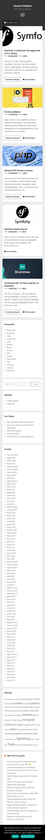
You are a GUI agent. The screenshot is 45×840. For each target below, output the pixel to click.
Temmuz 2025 (12, 455)
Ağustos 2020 (12, 562)
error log (13, 707)
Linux (9, 342)
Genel (9, 336)
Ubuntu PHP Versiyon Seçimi (22, 156)
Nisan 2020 (11, 573)
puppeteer (19, 733)
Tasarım (10, 368)
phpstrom (30, 729)
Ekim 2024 (11, 464)
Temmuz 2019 (12, 591)
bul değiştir (28, 699)
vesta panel (24, 745)
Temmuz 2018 (12, 625)
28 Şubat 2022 (13, 56)
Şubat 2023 (11, 493)
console (26, 704)
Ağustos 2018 (12, 623)
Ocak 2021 (11, 547)
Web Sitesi (11, 371)
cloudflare (17, 703)
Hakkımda (11, 404)
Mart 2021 (11, 542)
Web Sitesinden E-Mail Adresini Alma (20, 422)
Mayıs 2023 (11, 484)
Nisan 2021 (11, 539)
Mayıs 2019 (11, 597)
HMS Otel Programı (14, 431)
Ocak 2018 (11, 643)
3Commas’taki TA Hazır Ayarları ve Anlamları (22, 269)
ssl (15, 739)
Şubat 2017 (11, 669)
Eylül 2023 (11, 478)
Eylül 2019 (11, 585)
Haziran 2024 (12, 472)
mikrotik (27, 715)
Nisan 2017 (11, 663)
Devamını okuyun (13, 80)
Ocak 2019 (11, 608)
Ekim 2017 (11, 651)
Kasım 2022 (11, 498)
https (32, 711)
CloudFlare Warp (13, 434)
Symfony (10, 365)
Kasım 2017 (11, 648)
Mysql (9, 348)
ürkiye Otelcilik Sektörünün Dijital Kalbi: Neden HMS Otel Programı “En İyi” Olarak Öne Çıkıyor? (22, 770)
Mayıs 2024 (11, 475)
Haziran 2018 (12, 628)
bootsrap (20, 699)
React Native (11, 359)
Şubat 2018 (11, 640)
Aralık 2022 (11, 495)
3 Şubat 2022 (12, 232)
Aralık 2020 (11, 550)
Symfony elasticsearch (22, 215)
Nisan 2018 (11, 634)
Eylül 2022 (11, 504)
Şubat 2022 (11, 519)
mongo (19, 720)
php (13, 729)
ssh (12, 739)
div (39, 704)
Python (9, 356)
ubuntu (17, 745)
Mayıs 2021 (11, 536)
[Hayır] (42, 832)
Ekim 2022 (11, 501)
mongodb (28, 719)
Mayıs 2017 (11, 660)
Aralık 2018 (11, 611)
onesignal (27, 725)
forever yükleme (22, 98)
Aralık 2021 (11, 524)
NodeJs (10, 350)
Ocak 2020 (11, 579)
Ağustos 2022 (12, 507)
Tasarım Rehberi (22, 5)
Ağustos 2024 (12, 467)
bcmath (7, 699)
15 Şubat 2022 (13, 173)
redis (34, 733)
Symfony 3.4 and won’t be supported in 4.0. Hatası (22, 36)
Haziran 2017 (12, 657)
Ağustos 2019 (12, 588)
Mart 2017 (11, 666)
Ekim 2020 (11, 556)
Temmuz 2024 (12, 469)
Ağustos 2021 (12, 530)
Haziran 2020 (12, 568)
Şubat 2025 (11, 458)
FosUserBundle (27, 707)
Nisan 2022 (11, 516)
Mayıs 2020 (11, 571)
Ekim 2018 (11, 617)
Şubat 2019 (11, 605)
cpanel (34, 703)
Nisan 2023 (11, 487)
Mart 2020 (11, 576)
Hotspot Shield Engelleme (19, 711)
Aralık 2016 (11, 674)
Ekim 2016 (11, 680)
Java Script (11, 339)
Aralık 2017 (11, 646)
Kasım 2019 (11, 582)
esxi (18, 707)
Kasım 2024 (11, 461)
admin (25, 56)
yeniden (35, 745)
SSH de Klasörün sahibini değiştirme (20, 437)
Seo (8, 362)
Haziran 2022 (12, 510)
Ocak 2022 (11, 521)
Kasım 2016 (11, 677)
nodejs (20, 725)
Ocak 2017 (11, 672)
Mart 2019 (11, 602)
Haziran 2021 (12, 533)
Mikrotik (10, 345)
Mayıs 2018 (11, 631)
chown (8, 704)
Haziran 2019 (12, 594)
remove (7, 739)
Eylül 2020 (11, 559)
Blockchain (11, 330)
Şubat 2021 (11, 545)
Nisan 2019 (11, 599)
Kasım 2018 (11, 614)
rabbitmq (28, 733)
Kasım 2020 (11, 553)
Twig (10, 744)
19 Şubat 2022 (13, 114)
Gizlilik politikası (27, 836)
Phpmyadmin (21, 729)
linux (37, 710)
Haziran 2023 (12, 481)
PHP (8, 353)
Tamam (15, 836)
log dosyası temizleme (13, 715)
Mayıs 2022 (11, 513)
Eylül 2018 (11, 620)
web (31, 745)
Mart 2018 (11, 637)
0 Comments (30, 80)
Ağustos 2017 (12, 654)
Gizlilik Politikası (13, 401)
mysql (7, 724)
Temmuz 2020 (12, 565)
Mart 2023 (11, 490)
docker (7, 707)
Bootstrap (11, 333)
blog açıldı (14, 699)
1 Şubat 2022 (12, 288)
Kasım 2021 (11, 527)
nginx (14, 725)
